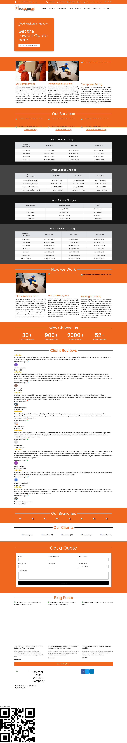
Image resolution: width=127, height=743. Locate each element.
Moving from (22, 563)
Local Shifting (30, 121)
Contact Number (54, 556)
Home (44, 8)
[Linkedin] (111, 2)
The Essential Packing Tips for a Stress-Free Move (97, 647)
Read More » (17, 659)
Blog (71, 8)
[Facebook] (105, 2)
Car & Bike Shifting (63, 121)
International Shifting (96, 129)
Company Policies (54, 703)
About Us (52, 8)
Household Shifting (96, 121)
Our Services (62, 8)
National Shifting (63, 129)
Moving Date (83, 563)
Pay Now (78, 8)
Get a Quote (107, 8)
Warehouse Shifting (54, 701)
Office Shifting (30, 129)
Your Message (22, 570)
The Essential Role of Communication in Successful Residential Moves (63, 647)
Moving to (52, 563)
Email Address (83, 556)
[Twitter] (108, 2)
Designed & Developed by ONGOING (93, 678)
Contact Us (96, 8)
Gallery (50, 674)
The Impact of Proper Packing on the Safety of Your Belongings (28, 647)
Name (20, 556)
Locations (87, 8)
